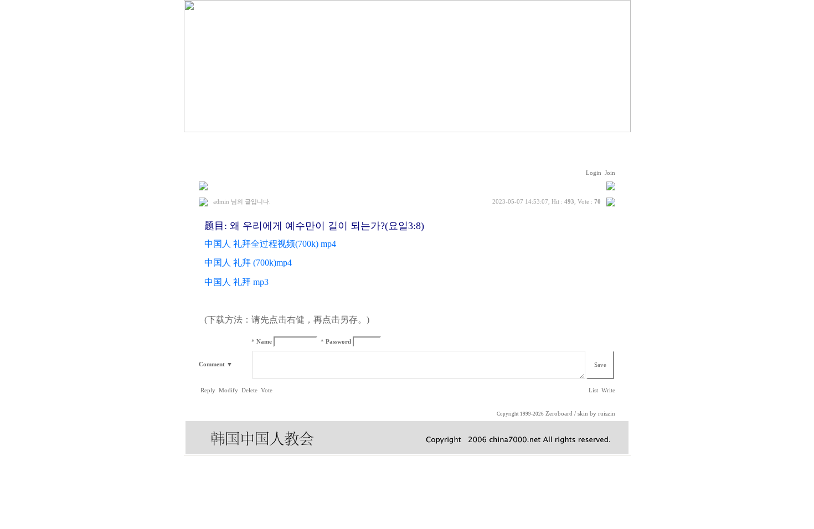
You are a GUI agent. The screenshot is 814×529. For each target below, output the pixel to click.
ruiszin (606, 414)
